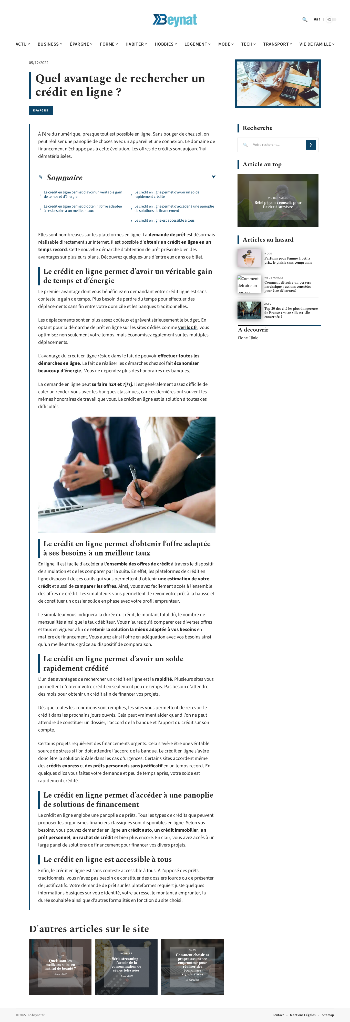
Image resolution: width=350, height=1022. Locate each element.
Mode (268, 253)
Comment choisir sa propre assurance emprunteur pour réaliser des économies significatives (192, 964)
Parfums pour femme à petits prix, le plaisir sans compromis (288, 260)
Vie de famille (278, 198)
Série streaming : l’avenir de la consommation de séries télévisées (126, 964)
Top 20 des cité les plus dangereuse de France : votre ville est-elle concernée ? (291, 312)
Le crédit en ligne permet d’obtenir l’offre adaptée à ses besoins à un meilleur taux (83, 208)
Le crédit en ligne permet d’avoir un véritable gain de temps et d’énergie (83, 194)
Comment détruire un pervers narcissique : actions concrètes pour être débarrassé (287, 286)
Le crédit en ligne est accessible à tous (164, 220)
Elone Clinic (248, 338)
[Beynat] (175, 19)
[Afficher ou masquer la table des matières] (149, 177)
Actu (60, 955)
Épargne (41, 110)
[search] (305, 19)
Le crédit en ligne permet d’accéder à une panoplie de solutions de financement (174, 208)
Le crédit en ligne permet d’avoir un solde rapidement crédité (167, 194)
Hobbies (126, 953)
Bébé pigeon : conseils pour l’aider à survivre (278, 204)
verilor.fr (187, 327)
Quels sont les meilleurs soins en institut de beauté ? (60, 964)
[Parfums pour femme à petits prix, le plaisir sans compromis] (249, 258)
